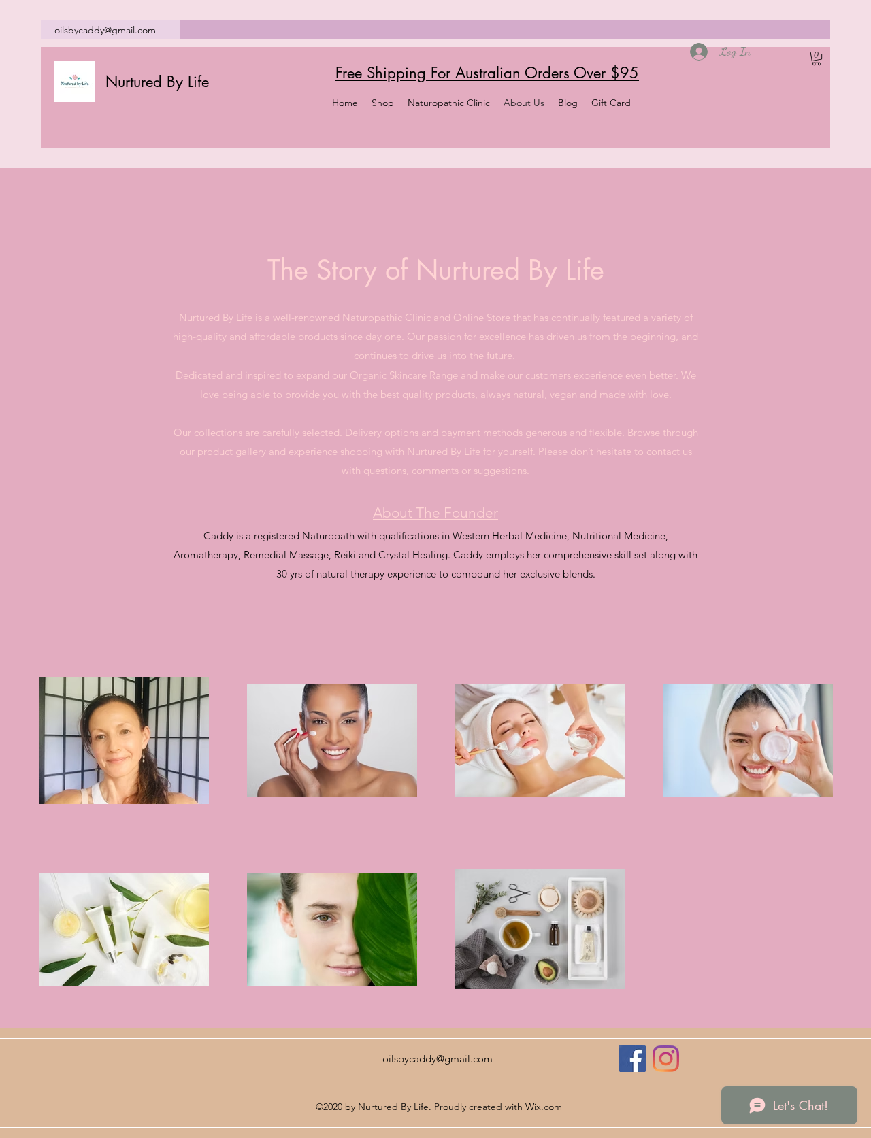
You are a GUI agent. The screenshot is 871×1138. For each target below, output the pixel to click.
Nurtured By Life (157, 81)
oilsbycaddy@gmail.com (105, 30)
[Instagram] (666, 1058)
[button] (816, 58)
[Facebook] (632, 1058)
